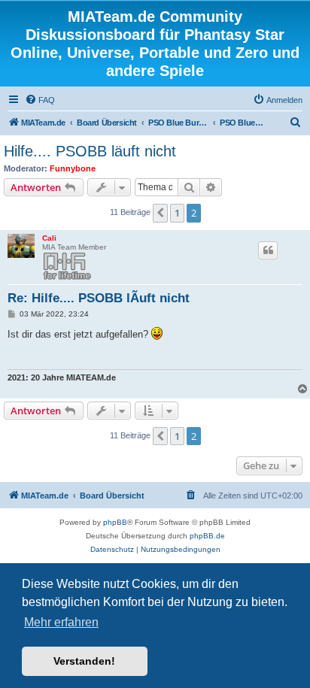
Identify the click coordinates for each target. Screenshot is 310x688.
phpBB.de (207, 536)
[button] (160, 213)
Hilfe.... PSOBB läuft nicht (90, 151)
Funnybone (73, 168)
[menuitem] (40, 100)
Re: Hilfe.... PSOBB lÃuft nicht (99, 298)
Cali (49, 238)
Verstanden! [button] (84, 661)
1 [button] (177, 213)
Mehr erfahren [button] (61, 622)
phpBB (115, 522)
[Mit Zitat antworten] (268, 250)
